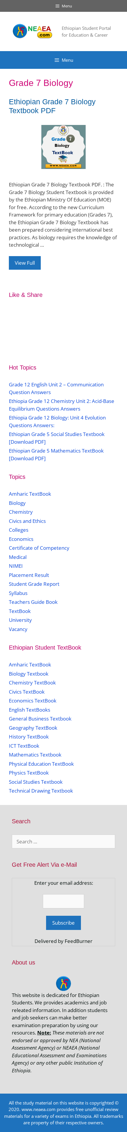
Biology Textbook (28, 673)
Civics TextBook (27, 691)
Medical (18, 557)
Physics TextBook (29, 772)
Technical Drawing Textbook (41, 790)
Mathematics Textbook (35, 754)
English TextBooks (29, 709)
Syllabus (18, 593)
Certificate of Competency (39, 547)
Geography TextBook (33, 727)
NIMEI (16, 565)
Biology (17, 503)
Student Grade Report (34, 583)
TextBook (20, 611)
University (20, 620)
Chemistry (21, 511)
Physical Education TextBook (41, 763)
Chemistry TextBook (32, 682)
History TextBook (29, 736)
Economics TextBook (32, 700)
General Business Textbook (40, 718)
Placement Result (29, 575)
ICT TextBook (24, 745)
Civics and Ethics (27, 521)
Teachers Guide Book (33, 601)
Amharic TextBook (30, 493)
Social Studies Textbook (36, 781)
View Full (25, 262)
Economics (21, 539)
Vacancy (18, 629)
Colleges (18, 529)
